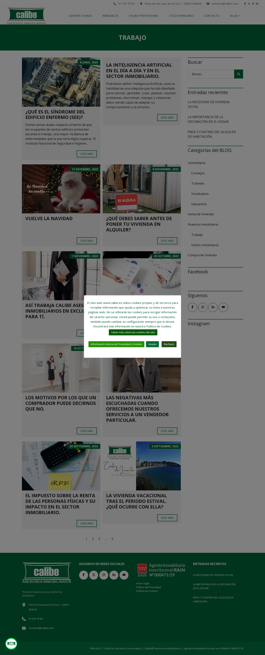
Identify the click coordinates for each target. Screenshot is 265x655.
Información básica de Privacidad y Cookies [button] (116, 344)
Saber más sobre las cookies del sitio (133, 332)
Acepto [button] (152, 344)
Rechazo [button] (169, 344)
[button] (11, 644)
